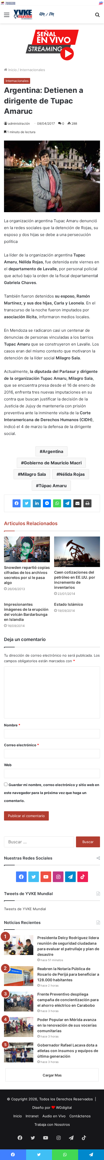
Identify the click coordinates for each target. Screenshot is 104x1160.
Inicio (12, 70)
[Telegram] (67, 503)
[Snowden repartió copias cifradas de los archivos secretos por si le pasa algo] (27, 549)
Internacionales (32, 70)
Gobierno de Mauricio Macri (53, 462)
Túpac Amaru (53, 485)
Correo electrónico (21, 745)
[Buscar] (97, 17)
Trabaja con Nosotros (52, 1124)
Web (7, 765)
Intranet (32, 1116)
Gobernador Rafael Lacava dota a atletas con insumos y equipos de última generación (67, 1050)
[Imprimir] (87, 503)
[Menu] (6, 17)
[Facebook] (17, 503)
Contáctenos (80, 1116)
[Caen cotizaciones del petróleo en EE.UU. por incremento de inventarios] (77, 552)
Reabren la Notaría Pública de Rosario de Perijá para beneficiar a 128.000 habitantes (68, 974)
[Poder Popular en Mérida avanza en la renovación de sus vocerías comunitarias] (18, 1027)
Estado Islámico (68, 604)
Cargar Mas (52, 1075)
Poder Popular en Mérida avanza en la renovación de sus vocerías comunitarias (67, 1025)
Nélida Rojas (72, 474)
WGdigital (64, 1107)
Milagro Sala (33, 474)
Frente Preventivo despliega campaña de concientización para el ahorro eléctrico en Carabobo (68, 1000)
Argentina (52, 451)
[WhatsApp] (57, 503)
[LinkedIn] (37, 503)
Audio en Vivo (54, 1116)
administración (19, 123)
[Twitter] (27, 503)
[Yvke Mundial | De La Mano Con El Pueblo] (34, 14)
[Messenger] (47, 503)
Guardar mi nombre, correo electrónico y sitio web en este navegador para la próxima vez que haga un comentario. (51, 793)
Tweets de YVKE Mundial (25, 909)
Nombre (12, 725)
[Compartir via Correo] (77, 503)
